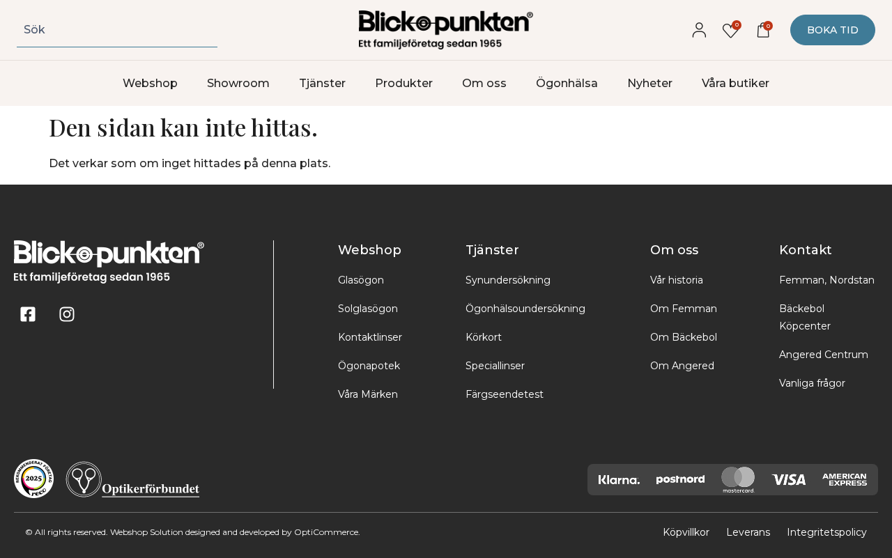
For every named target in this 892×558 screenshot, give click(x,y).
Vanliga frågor (812, 383)
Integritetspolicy (827, 532)
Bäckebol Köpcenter (805, 317)
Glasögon (361, 280)
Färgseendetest (505, 394)
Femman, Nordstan (827, 280)
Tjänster (322, 83)
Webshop (150, 83)
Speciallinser (495, 365)
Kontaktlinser (370, 337)
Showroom (238, 83)
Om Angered (682, 365)
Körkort (484, 337)
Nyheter (649, 83)
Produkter (404, 83)
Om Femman (683, 308)
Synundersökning (508, 280)
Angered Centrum (823, 354)
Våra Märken (368, 394)
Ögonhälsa (567, 83)
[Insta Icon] (67, 314)
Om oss (484, 83)
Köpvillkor (686, 532)
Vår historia (676, 280)
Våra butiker (735, 83)
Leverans (748, 532)
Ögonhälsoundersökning (525, 308)
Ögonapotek (369, 365)
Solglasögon (368, 308)
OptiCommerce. (327, 532)
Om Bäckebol (683, 337)
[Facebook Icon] (28, 314)
